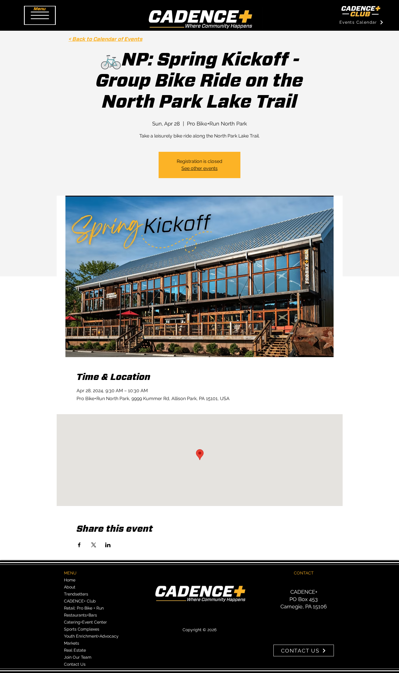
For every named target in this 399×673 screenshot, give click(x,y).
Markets (71, 643)
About (69, 587)
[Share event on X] (93, 545)
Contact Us (75, 664)
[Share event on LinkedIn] (108, 545)
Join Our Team (77, 657)
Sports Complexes (81, 629)
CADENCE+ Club (80, 601)
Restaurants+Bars (80, 615)
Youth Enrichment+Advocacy (91, 636)
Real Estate (75, 650)
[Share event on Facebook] (79, 545)
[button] (40, 15)
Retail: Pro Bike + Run (84, 608)
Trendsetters (76, 594)
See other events (199, 168)
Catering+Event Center (85, 622)
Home (69, 580)
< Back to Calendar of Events (106, 39)
